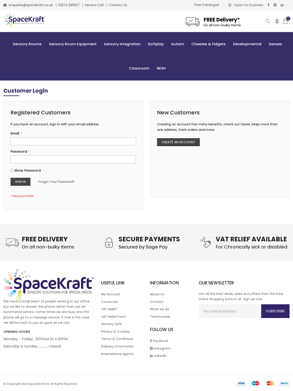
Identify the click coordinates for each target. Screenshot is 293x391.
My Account (110, 294)
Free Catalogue (206, 5)
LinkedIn (160, 355)
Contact (156, 301)
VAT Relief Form (113, 316)
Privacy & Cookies (115, 331)
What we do (159, 309)
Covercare (109, 301)
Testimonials (160, 316)
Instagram (162, 348)
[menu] (146, 56)
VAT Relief (109, 309)
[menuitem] (26, 44)
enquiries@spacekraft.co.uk (31, 5)
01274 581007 (69, 5)
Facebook (160, 341)
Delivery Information (117, 346)
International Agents (117, 354)
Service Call (94, 5)
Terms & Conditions (117, 339)
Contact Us (118, 5)
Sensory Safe (111, 324)
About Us (157, 294)
